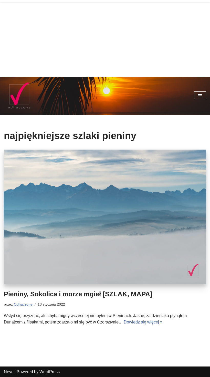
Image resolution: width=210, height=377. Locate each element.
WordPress (49, 372)
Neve (9, 372)
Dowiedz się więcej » (143, 322)
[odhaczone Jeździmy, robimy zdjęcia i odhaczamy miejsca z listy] (19, 95)
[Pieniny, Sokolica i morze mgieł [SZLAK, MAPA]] (105, 217)
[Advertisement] (105, 38)
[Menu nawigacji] (200, 95)
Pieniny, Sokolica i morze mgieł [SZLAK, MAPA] (78, 294)
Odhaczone (23, 304)
